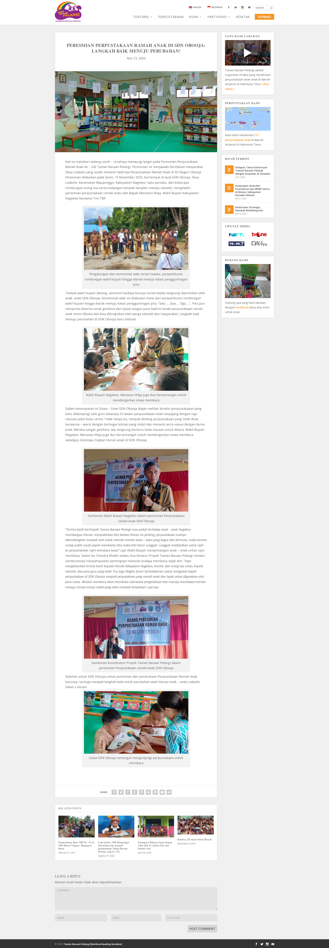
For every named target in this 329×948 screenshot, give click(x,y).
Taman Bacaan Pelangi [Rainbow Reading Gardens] (93, 944)
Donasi (264, 17)
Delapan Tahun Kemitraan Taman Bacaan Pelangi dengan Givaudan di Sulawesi (252, 170)
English (197, 7)
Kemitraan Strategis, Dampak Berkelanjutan (249, 209)
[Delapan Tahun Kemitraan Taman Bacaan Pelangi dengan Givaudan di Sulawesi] (229, 169)
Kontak (243, 17)
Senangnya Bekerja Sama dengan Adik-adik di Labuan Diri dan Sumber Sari (155, 845)
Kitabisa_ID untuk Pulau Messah (195, 839)
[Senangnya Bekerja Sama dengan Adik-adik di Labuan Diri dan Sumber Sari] (156, 826)
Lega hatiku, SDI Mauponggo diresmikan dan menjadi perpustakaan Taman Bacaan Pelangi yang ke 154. (113, 847)
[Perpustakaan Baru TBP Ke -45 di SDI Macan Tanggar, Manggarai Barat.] (76, 826)
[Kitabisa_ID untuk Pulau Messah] (196, 825)
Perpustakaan (171, 17)
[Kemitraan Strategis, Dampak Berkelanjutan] (229, 209)
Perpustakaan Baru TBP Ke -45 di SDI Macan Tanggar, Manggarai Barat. (76, 845)
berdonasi (242, 307)
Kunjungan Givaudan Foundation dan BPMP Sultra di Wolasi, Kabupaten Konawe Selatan (252, 190)
